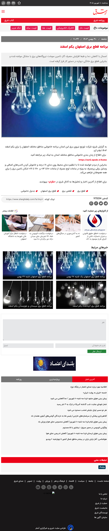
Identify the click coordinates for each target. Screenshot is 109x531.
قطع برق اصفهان (49, 191)
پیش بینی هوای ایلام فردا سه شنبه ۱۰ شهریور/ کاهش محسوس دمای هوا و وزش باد (72, 421)
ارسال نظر (96, 351)
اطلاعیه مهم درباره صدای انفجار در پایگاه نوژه (88, 386)
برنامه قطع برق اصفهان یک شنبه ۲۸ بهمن (86, 276)
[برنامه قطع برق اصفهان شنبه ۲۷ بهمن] (28, 265)
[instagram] (65, 487)
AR (8, 3)
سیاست (81, 481)
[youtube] (38, 487)
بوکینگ (102, 467)
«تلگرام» (51, 182)
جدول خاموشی (28, 191)
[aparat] (49, 487)
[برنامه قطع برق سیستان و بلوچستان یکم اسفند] (28, 295)
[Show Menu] (3, 10)
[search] (3, 3)
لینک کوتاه (49, 199)
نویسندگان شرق (101, 512)
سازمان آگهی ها (101, 517)
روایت (39, 481)
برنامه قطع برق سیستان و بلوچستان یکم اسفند (30, 306)
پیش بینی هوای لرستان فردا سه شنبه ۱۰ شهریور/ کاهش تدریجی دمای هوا (76, 433)
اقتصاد (71, 481)
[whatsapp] (91, 203)
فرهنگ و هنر (59, 481)
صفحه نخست (103, 481)
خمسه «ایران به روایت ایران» (95, 392)
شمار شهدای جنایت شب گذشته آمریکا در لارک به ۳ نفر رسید (82, 404)
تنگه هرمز (16, 28)
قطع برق (81, 191)
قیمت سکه (31, 28)
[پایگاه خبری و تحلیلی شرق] (100, 12)
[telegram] (106, 204)
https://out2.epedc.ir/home (93, 160)
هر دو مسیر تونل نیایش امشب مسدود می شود (87, 410)
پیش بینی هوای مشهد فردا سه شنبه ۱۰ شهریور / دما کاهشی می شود (79, 398)
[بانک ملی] (54, 370)
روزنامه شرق (99, 20)
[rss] (71, 487)
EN (13, 3)
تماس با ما (103, 494)
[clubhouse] (43, 487)
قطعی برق (67, 191)
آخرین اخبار (90, 379)
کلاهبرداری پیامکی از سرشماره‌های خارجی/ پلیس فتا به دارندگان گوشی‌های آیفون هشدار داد (69, 416)
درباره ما (104, 498)
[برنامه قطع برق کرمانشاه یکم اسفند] (81, 295)
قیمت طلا (46, 28)
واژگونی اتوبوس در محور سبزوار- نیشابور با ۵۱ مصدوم (85, 427)
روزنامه (19, 379)
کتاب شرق (9, 20)
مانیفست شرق (101, 508)
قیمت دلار (84, 28)
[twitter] (101, 204)
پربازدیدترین (54, 379)
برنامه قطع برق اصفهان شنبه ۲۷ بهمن (34, 276)
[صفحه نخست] (18, 3)
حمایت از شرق (101, 503)
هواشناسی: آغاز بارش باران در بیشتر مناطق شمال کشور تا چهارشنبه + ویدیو (76, 439)
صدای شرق (19, 481)
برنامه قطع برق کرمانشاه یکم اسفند (89, 306)
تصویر (30, 481)
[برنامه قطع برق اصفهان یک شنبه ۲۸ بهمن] (81, 265)
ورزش (48, 481)
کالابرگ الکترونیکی (65, 28)
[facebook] (96, 204)
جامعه (103, 39)
